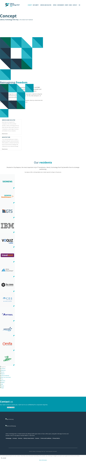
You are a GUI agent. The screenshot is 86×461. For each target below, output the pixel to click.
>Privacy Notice (56, 438)
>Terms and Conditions (46, 438)
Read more (5, 133)
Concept (30, 5)
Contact (75, 5)
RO (79, 5)
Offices (54, 5)
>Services (20, 438)
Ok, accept (3, 458)
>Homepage (8, 438)
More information (43, 460)
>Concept (14, 438)
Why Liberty (36, 5)
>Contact (37, 438)
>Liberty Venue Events (28, 438)
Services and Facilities (45, 5)
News (70, 5)
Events (66, 5)
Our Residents (60, 5)
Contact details (11, 407)
